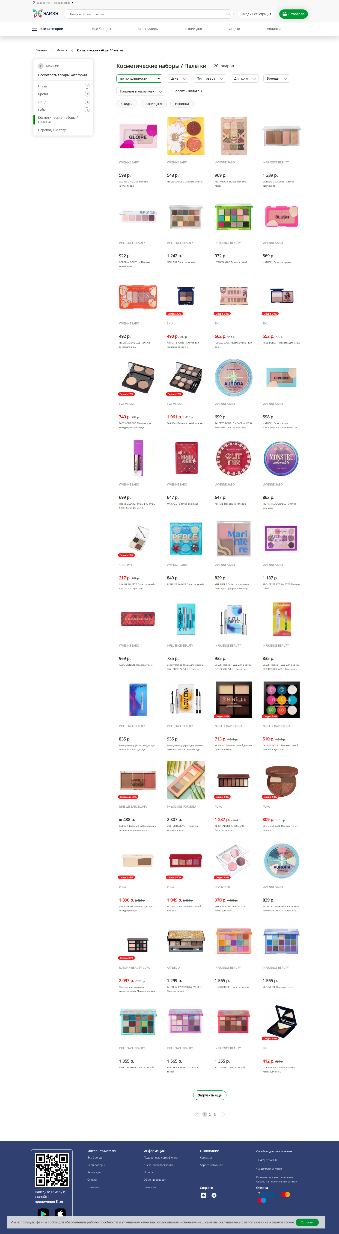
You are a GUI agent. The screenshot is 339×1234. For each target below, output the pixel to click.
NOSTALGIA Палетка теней (230, 1067)
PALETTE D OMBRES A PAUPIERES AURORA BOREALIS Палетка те (281, 908)
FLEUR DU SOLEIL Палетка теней (185, 181)
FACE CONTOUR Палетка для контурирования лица (135, 425)
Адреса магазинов (211, 1165)
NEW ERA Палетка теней (181, 262)
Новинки (274, 28)
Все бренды (101, 28)
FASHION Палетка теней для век (185, 423)
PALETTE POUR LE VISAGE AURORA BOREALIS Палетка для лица (233, 425)
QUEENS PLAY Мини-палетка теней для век (279, 1069)
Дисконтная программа (158, 1165)
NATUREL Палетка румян (277, 262)
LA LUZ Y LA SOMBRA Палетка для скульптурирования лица (138, 828)
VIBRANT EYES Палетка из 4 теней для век (230, 908)
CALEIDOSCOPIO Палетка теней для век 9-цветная (280, 747)
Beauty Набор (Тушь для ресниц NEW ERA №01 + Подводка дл (185, 747)
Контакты (206, 1157)
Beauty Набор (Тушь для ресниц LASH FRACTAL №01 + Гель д (185, 666)
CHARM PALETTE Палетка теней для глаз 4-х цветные (137, 586)
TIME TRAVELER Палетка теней (136, 1067)
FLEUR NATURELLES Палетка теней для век (134, 344)
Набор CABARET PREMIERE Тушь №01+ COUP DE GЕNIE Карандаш (137, 508)
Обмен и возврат (155, 1180)
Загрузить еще (210, 1095)
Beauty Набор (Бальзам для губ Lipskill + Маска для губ (137, 747)
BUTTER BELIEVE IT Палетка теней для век (182, 828)
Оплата (148, 1172)
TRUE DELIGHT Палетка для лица (281, 342)
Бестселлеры (148, 28)
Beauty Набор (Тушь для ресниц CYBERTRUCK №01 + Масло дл (281, 666)
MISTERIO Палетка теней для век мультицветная (233, 747)
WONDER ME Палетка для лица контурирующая (137, 908)
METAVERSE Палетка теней (278, 986)
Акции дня (193, 28)
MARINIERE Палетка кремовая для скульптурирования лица (232, 586)
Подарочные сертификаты (161, 1157)
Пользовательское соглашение (274, 1177)
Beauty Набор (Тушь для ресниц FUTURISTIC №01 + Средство (233, 666)
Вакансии (150, 1187)
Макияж (62, 50)
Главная (41, 50)
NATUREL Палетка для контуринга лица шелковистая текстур (280, 427)
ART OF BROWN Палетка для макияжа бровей (183, 344)
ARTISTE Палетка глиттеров (230, 503)
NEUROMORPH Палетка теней (232, 986)
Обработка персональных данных (276, 1181)
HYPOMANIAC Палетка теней (231, 262)
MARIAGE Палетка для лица (182, 503)
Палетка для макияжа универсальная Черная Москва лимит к (137, 991)
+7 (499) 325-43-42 (266, 1160)
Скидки (234, 28)
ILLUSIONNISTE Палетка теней (136, 664)
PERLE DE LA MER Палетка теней (185, 584)
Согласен (307, 1222)
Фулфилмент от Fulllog (269, 1168)
